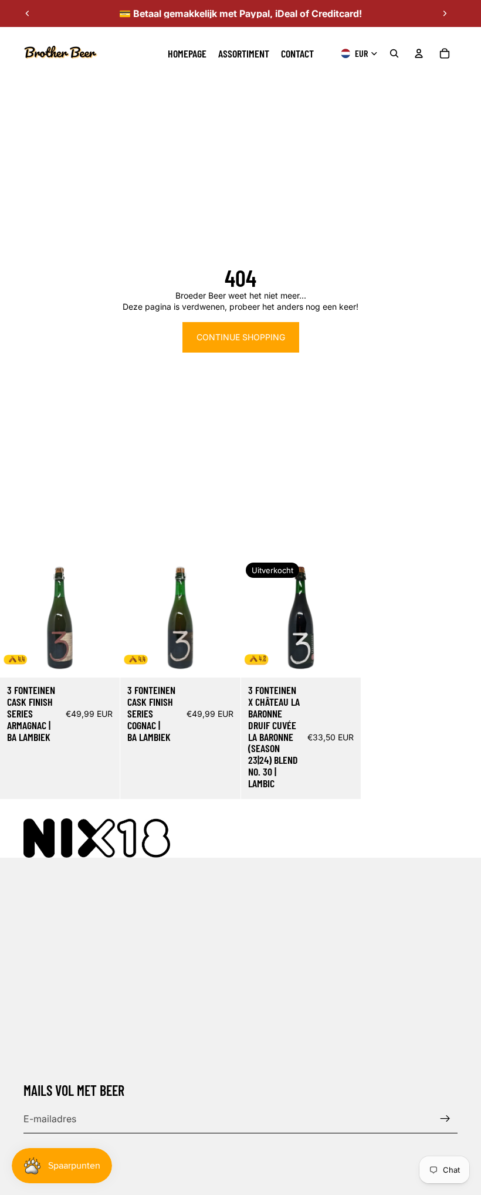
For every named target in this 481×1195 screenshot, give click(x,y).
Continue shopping (241, 337)
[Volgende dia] (445, 13)
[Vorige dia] (27, 13)
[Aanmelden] (445, 1118)
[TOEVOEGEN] (101, 660)
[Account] (419, 53)
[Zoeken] (394, 53)
